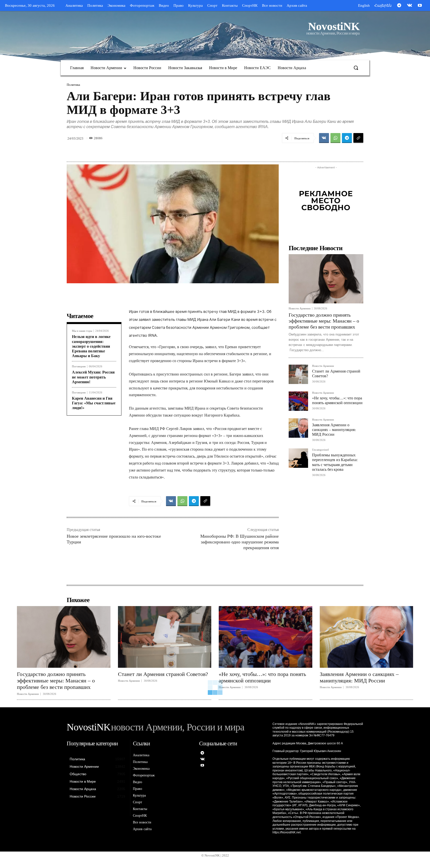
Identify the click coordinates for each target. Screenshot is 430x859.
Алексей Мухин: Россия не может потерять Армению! (93, 377)
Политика (73, 84)
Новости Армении (300, 308)
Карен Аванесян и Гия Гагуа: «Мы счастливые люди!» (93, 403)
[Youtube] (420, 5)
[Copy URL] (358, 138)
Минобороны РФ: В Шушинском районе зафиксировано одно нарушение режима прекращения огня (239, 542)
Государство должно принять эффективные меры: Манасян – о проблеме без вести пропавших (324, 321)
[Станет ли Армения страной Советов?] (298, 374)
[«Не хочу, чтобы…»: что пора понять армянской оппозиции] (298, 401)
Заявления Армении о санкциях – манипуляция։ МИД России (334, 429)
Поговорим (79, 366)
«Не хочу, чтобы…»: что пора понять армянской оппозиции (262, 677)
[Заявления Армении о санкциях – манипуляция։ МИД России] (298, 428)
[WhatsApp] (335, 138)
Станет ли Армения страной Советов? (163, 674)
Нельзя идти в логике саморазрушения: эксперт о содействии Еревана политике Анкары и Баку (91, 346)
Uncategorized (320, 449)
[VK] (324, 138)
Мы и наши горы (82, 331)
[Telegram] (399, 5)
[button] (355, 67)
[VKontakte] (409, 5)
